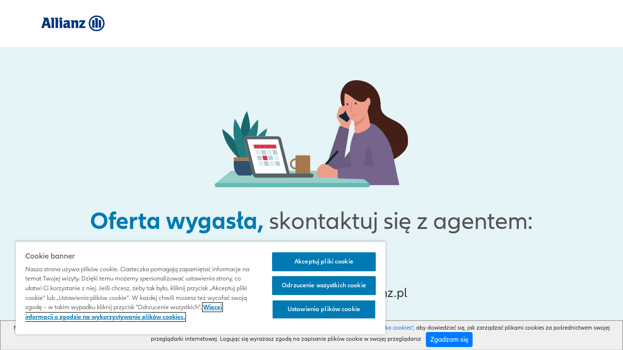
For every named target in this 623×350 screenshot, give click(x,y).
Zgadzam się (449, 339)
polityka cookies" (391, 327)
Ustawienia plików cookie (324, 309)
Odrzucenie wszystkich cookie (324, 285)
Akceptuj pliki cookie (323, 261)
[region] (200, 287)
